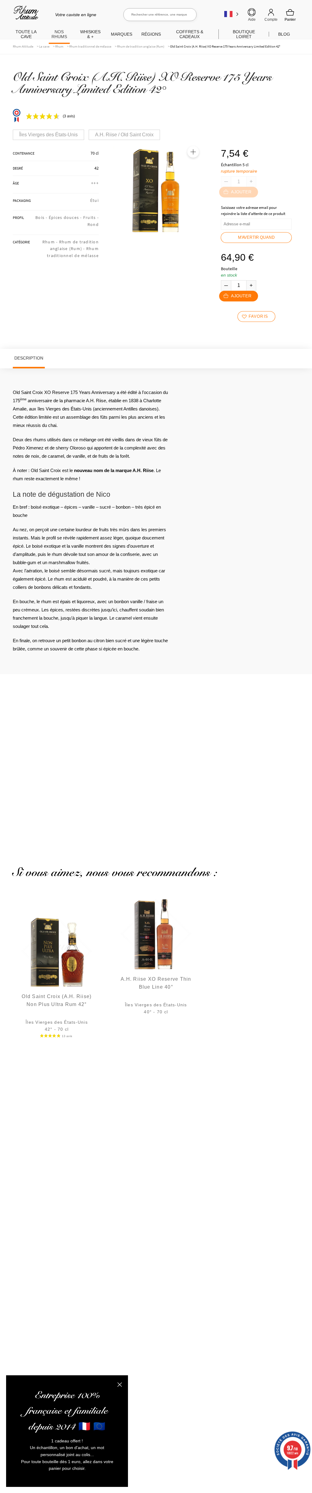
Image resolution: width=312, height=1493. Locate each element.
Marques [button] (121, 34)
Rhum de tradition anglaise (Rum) (140, 46)
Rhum (59, 46)
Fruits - (91, 217)
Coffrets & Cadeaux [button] (189, 34)
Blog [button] (284, 34)
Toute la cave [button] (26, 34)
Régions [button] (151, 34)
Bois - (42, 217)
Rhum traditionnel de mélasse (90, 46)
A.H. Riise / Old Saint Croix (124, 134)
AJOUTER (241, 296)
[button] (193, 152)
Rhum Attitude (25, 15)
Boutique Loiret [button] (244, 34)
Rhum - (50, 242)
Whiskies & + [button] (90, 34)
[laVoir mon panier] (290, 15)
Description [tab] (28, 358)
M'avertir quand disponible (256, 239)
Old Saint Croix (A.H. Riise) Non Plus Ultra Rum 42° (56, 1000)
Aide (252, 19)
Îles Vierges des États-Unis (48, 134)
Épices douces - (66, 217)
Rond (93, 224)
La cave (44, 46)
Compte (271, 19)
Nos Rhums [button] (59, 34)
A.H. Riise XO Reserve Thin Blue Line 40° (156, 983)
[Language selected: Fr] (231, 14)
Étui (94, 200)
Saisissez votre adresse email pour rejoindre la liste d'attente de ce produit (253, 210)
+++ (95, 183)
